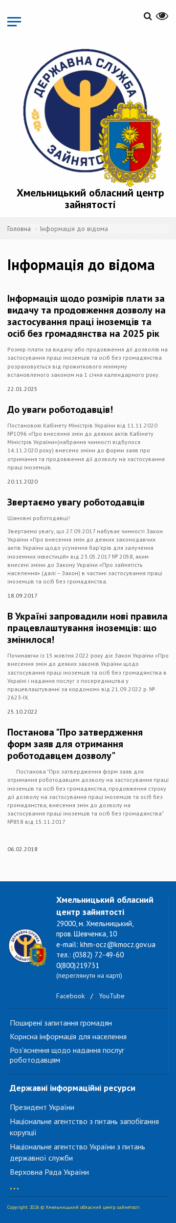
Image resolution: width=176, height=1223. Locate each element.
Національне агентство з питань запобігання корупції (84, 1126)
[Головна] (90, 116)
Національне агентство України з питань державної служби (77, 1152)
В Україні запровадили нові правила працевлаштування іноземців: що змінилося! (87, 627)
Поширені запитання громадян (61, 1023)
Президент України (42, 1107)
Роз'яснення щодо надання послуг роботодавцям (67, 1055)
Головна (19, 228)
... (14, 1183)
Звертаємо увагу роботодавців (76, 502)
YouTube (112, 995)
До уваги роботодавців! (60, 409)
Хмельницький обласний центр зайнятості (90, 198)
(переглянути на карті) (89, 975)
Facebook (70, 995)
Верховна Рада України (49, 1172)
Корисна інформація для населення (68, 1036)
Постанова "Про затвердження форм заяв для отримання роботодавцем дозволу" (75, 743)
